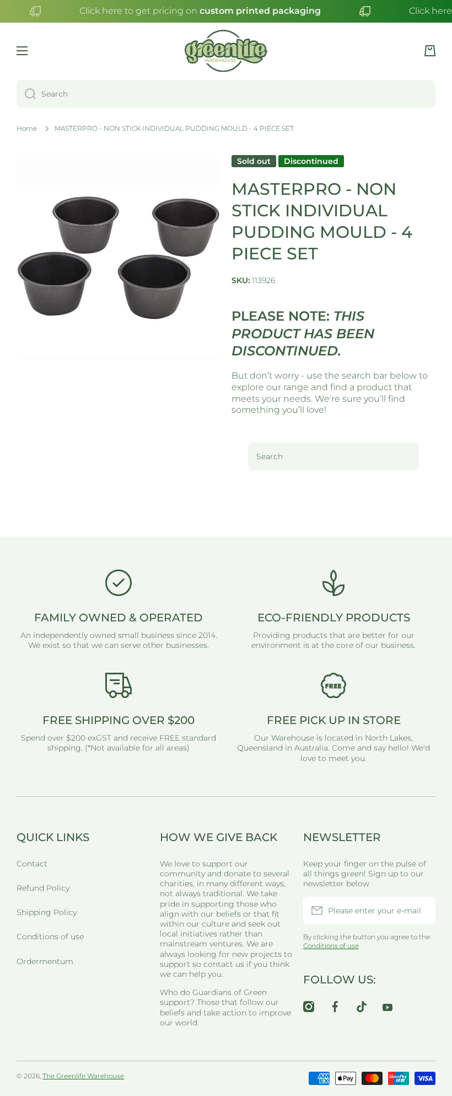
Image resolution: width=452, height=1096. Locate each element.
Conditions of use (50, 936)
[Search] (26, 94)
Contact (32, 864)
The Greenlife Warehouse (83, 1076)
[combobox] (226, 94)
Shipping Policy (47, 912)
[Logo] (226, 51)
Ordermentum (45, 961)
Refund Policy (43, 888)
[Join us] (421, 910)
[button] (429, 50)
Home (27, 128)
